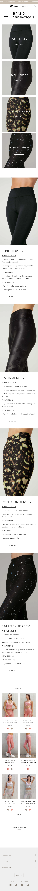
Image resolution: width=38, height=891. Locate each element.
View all (19, 814)
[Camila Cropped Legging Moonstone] (28, 745)
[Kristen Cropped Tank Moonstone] (10, 705)
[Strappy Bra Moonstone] (28, 705)
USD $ (18, 875)
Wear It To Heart (18, 881)
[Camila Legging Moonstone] (10, 745)
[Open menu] (5, 6)
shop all (12, 297)
